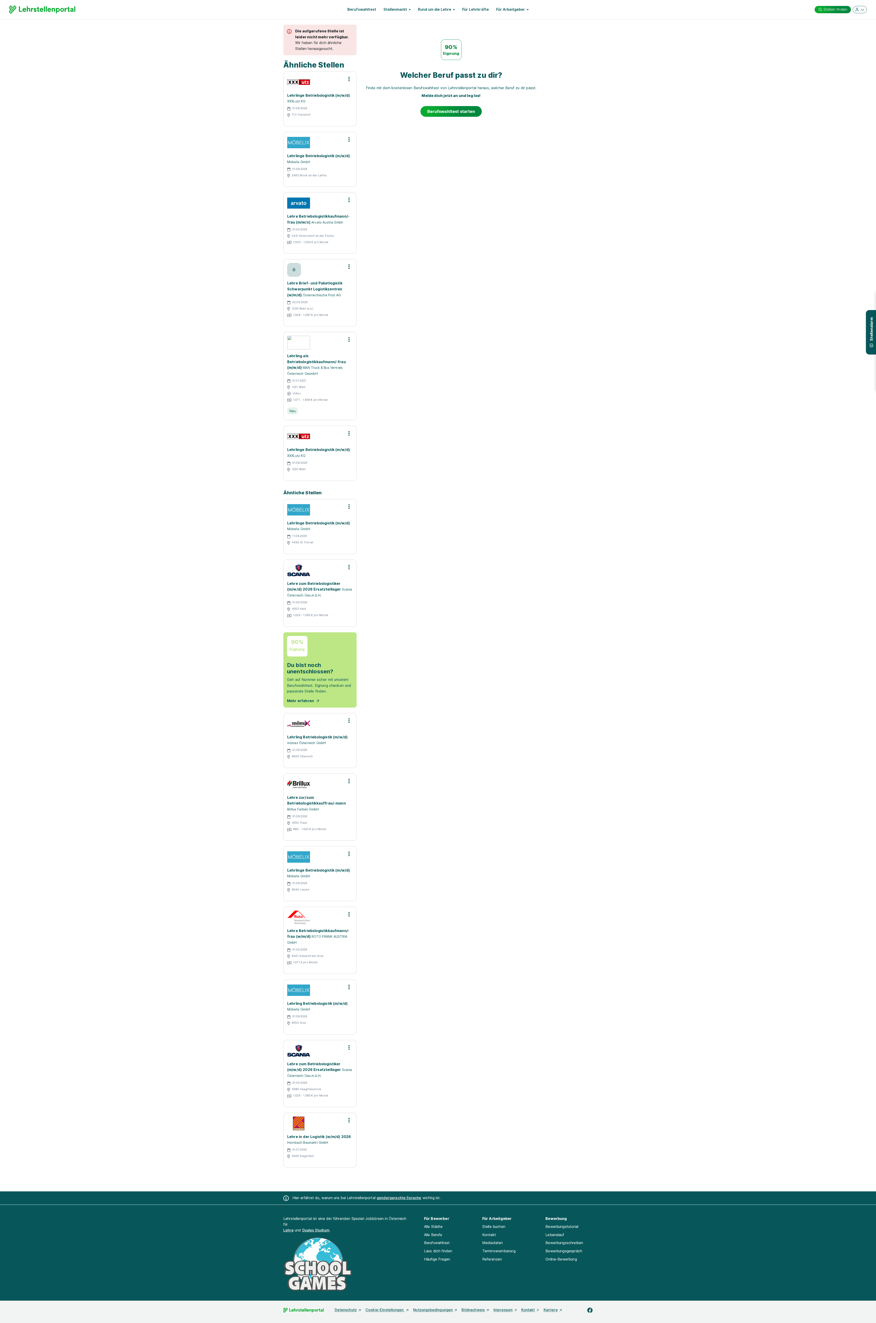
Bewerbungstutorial (561, 1226)
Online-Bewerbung (561, 1259)
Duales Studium (315, 1230)
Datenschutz (346, 1309)
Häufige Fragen (437, 1259)
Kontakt (489, 1234)
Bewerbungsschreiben (564, 1242)
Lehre (288, 1230)
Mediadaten (492, 1242)
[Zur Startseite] (42, 9)
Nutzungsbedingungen (433, 1309)
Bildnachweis (473, 1309)
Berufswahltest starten (451, 111)
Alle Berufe (433, 1234)
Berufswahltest (361, 9)
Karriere (551, 1309)
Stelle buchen (493, 1226)
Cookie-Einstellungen (384, 1309)
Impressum (503, 1309)
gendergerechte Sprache (399, 1197)
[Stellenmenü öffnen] (349, 78)
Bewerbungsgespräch (563, 1251)
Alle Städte (433, 1226)
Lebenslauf (554, 1234)
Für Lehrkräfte (475, 9)
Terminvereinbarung (499, 1251)
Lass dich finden (438, 1251)
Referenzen (492, 1259)
